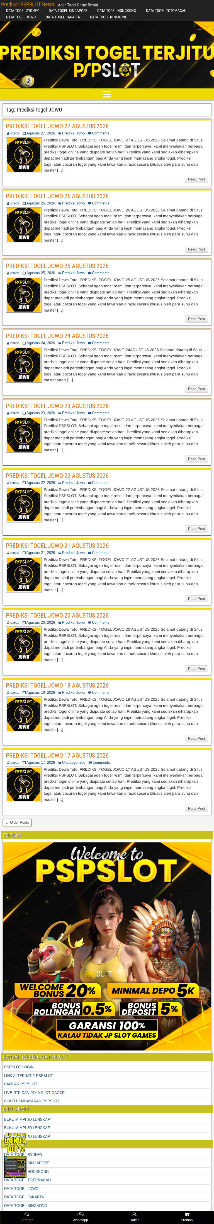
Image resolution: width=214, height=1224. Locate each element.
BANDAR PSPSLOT (20, 1084)
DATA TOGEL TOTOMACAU (166, 10)
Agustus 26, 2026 (40, 203)
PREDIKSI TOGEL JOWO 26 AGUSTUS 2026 (57, 196)
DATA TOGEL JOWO (21, 17)
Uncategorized (73, 762)
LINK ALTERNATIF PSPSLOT (28, 1076)
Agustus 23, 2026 (40, 413)
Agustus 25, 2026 (40, 273)
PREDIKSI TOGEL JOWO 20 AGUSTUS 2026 (57, 615)
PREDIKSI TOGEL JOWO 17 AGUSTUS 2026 (57, 755)
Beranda (26, 1220)
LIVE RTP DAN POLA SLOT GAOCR (34, 1093)
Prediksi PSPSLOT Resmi (28, 4)
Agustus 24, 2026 (40, 343)
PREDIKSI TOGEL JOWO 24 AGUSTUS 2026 (57, 335)
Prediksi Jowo (73, 133)
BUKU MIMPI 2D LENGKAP (27, 1119)
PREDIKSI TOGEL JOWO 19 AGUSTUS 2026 (57, 685)
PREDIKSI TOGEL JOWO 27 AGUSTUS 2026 (57, 126)
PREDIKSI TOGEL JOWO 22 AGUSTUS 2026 (57, 475)
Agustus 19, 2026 (40, 692)
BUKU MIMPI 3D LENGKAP (27, 1128)
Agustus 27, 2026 (40, 133)
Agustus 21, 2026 (40, 553)
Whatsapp (80, 1220)
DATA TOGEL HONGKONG (116, 10)
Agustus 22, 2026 (40, 483)
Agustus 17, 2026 (40, 762)
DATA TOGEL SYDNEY (22, 10)
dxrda (14, 133)
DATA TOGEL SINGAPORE (68, 10)
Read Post (196, 179)
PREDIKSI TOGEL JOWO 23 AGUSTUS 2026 (57, 406)
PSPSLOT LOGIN (18, 1067)
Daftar (134, 1220)
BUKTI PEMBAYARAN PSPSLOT (31, 1101)
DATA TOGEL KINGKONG (108, 17)
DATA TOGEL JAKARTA (63, 17)
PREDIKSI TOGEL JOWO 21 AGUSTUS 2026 (57, 545)
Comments (101, 133)
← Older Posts (17, 822)
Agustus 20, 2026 (40, 622)
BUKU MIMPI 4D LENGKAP (27, 1136)
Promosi (187, 1220)
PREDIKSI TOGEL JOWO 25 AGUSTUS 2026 (57, 265)
